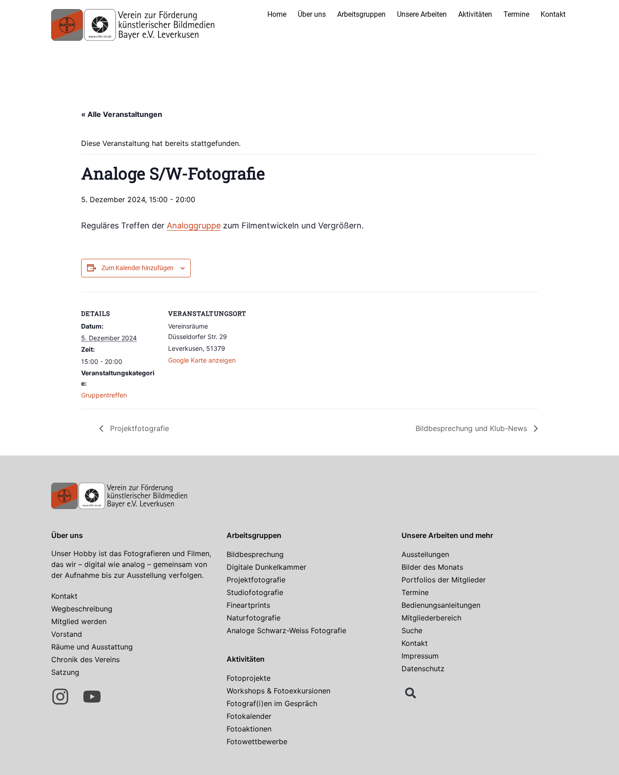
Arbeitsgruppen (361, 14)
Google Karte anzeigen (202, 360)
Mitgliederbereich (431, 617)
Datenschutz (423, 668)
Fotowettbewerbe (257, 741)
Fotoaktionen (249, 728)
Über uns (312, 14)
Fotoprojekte (249, 678)
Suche (411, 630)
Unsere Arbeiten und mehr (447, 535)
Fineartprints (248, 605)
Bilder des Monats (432, 567)
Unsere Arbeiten (422, 14)
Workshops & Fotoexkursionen (278, 690)
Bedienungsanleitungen (440, 605)
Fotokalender (249, 716)
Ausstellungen (425, 554)
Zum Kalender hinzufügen (138, 267)
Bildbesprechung (255, 554)
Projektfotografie (138, 428)
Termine (516, 14)
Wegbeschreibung (81, 608)
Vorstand (66, 634)
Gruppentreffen (104, 395)
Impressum (420, 655)
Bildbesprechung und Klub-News (472, 428)
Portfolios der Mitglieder (443, 579)
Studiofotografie (255, 592)
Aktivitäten (475, 14)
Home (276, 14)
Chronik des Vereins (85, 659)
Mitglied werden (78, 621)
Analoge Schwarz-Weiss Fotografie (286, 630)
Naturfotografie (253, 617)
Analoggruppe (194, 225)
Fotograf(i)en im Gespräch (272, 703)
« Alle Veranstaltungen (121, 114)
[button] (410, 693)
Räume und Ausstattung (92, 646)
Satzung (65, 672)
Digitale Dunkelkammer (266, 567)
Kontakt (553, 14)
